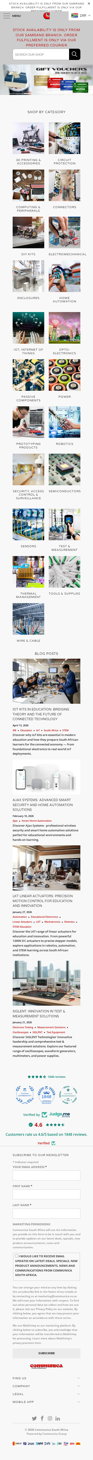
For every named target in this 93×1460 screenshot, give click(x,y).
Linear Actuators (22, 921)
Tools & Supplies (64, 576)
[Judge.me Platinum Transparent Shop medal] (68, 1095)
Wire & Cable (28, 623)
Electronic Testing (23, 1027)
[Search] (74, 54)
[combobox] (46, 54)
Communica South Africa (51, 1430)
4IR (14, 730)
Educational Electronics (44, 916)
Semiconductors (64, 473)
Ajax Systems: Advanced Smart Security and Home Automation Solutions (43, 805)
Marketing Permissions (31, 1224)
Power (64, 379)
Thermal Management (28, 577)
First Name (22, 1186)
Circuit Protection (64, 144)
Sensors (28, 528)
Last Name (22, 1205)
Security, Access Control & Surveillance (28, 477)
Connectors (64, 189)
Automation (20, 916)
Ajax (15, 820)
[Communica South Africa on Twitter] (34, 1418)
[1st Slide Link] (46, 79)
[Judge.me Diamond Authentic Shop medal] (25, 1095)
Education (26, 730)
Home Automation (64, 281)
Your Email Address (30, 1167)
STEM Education (22, 926)
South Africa (51, 730)
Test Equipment (55, 1032)
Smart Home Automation (37, 820)
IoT (38, 730)
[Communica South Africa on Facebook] (42, 1418)
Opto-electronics (64, 333)
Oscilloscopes (20, 1032)
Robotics (64, 426)
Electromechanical (64, 236)
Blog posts (46, 654)
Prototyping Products (28, 427)
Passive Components (28, 380)
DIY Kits (28, 236)
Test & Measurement (64, 530)
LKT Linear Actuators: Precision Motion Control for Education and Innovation (43, 901)
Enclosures (28, 280)
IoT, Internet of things (28, 333)
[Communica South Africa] (46, 15)
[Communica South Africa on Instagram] (50, 1418)
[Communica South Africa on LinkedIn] (58, 1418)
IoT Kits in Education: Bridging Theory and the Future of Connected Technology (41, 714)
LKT (38, 921)
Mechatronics (52, 921)
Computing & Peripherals (28, 191)
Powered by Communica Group (47, 1434)
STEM (65, 730)
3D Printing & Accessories (28, 144)
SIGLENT (37, 1032)
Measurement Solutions (51, 1027)
